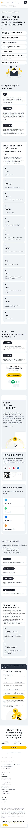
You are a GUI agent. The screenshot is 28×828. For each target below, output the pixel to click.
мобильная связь (5, 793)
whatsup (7, 512)
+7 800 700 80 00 (13, 6)
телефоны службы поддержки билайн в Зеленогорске (12, 33)
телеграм (7, 503)
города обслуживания (6, 757)
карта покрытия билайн (6, 762)
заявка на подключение (6, 766)
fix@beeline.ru (7, 558)
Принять (5, 825)
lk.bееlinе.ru (14, 814)
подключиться (13, 697)
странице (3, 817)
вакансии (3, 803)
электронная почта (6, 58)
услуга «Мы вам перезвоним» (9, 42)
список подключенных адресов (8, 759)
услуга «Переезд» (5, 768)
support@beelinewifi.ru (9, 590)
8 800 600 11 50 (4, 6)
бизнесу (3, 801)
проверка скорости (6, 778)
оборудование (4, 776)
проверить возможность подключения (10, 764)
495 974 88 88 (8, 125)
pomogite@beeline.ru (9, 568)
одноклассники (8, 529)
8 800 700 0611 (7, 108)
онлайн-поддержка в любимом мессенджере (13, 55)
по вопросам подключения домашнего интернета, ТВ (11, 47)
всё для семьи (4, 791)
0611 (5, 94)
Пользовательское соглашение (15, 810)
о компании (4, 799)
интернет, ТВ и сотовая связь (8, 789)
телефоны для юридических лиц (10, 62)
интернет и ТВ (4, 787)
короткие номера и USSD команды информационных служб (10, 38)
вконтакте (7, 520)
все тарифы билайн (6, 782)
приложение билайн (7, 51)
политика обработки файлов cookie (16, 812)
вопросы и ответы (5, 772)
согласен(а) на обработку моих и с (14, 701)
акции (2, 774)
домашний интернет (6, 784)
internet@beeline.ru (8, 578)
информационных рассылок (6, 816)
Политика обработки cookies (15, 822)
